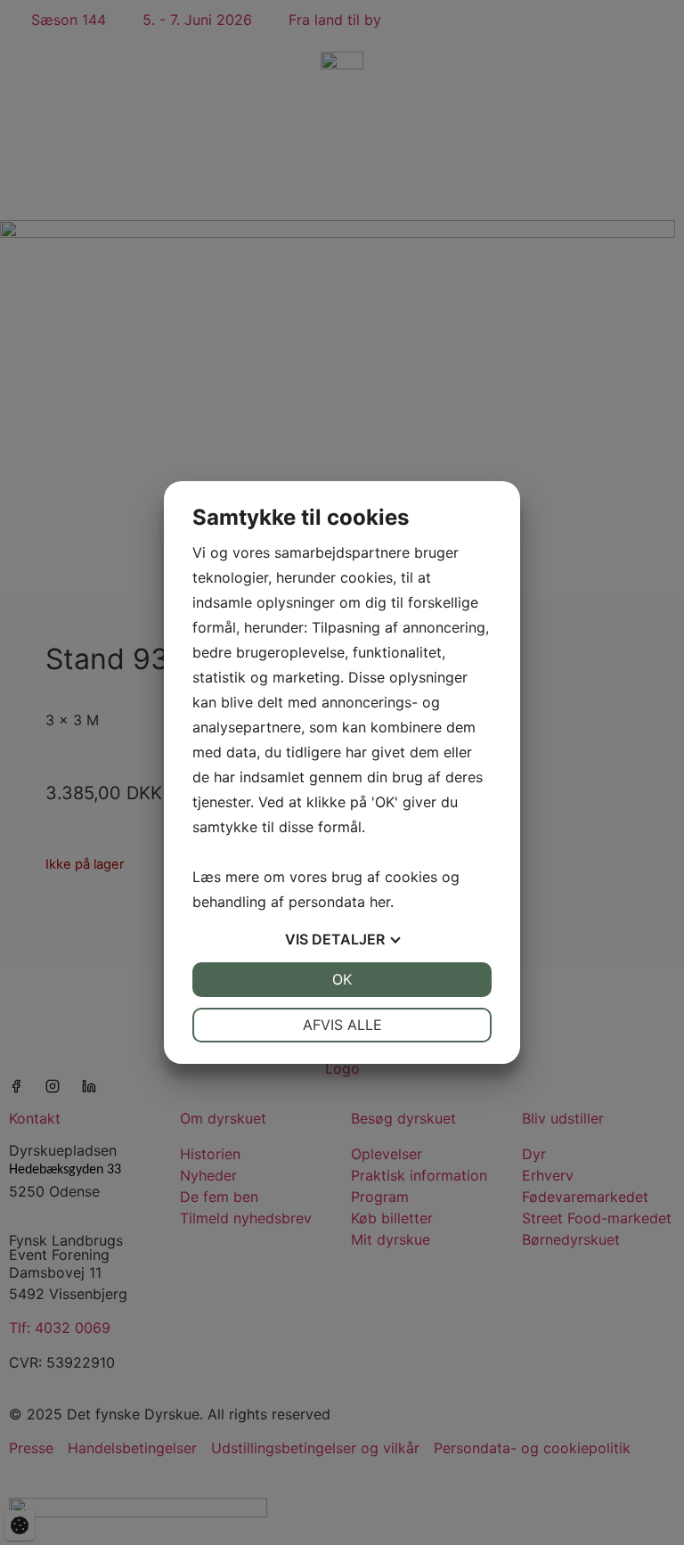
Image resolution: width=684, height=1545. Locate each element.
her (380, 902)
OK (342, 979)
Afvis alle (342, 1025)
